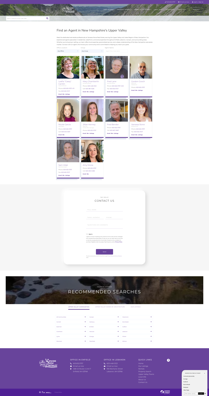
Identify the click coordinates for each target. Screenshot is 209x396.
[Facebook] (168, 360)
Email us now (184, 2)
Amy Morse (88, 165)
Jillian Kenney (89, 124)
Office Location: (62, 48)
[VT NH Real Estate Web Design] (165, 392)
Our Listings (136, 307)
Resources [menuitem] (170, 9)
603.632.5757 (170, 2)
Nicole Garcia (64, 124)
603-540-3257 (65, 132)
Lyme (58, 336)
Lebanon (124, 331)
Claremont (125, 317)
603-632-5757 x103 (118, 86)
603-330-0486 (90, 171)
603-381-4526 (90, 89)
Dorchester (125, 322)
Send (104, 252)
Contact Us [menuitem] (142, 382)
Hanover (91, 331)
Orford (124, 336)
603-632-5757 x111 (68, 88)
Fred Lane (111, 81)
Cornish (58, 322)
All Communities (61, 317)
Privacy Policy (118, 242)
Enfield (91, 326)
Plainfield (92, 341)
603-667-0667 (114, 130)
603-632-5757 (140, 87)
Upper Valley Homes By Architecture (110, 307)
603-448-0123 (92, 86)
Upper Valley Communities (78, 307)
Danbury (91, 322)
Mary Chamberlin (91, 81)
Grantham (59, 331)
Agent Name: (109, 48)
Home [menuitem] (140, 363)
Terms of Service (118, 256)
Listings (67, 94)
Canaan (91, 317)
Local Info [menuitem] (158, 9)
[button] (47, 18)
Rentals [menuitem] (141, 369)
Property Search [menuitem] (124, 9)
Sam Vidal (63, 165)
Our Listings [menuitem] (108, 9)
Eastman (59, 326)
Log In (195, 2)
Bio (63, 94)
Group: (83, 48)
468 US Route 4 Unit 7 (82, 370)
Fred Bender (113, 124)
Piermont (59, 341)
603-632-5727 (65, 91)
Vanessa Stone (138, 124)
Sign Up (201, 2)
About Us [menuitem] (181, 9)
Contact (196, 9)
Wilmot (124, 341)
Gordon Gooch (138, 81)
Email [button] (60, 94)
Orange (91, 336)
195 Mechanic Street (115, 370)
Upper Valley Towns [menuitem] (142, 9)
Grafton (124, 326)
